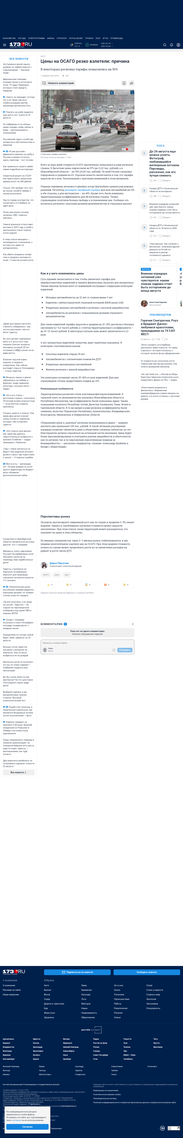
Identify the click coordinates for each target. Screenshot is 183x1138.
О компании (9, 985)
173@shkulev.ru (34, 1104)
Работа (117, 1003)
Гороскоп (62, 38)
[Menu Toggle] (4, 45)
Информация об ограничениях (105, 1091)
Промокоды (117, 38)
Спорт (149, 985)
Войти (50, 651)
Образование (88, 1017)
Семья (117, 1017)
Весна (47, 994)
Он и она (118, 985)
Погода (22, 38)
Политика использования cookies (107, 1095)
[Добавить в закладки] (124, 83)
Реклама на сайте (12, 990)
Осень (117, 990)
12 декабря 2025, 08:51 (50, 76)
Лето (83, 999)
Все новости (18, 58)
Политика (119, 994)
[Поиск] (164, 45)
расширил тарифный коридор (82, 189)
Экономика (152, 1003)
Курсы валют (76, 38)
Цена (56, 575)
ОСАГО (46, 575)
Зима (84, 985)
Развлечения (120, 1008)
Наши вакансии (11, 994)
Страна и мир (153, 994)
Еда (46, 1008)
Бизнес (47, 990)
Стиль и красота (154, 990)
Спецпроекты (153, 1008)
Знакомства (9, 38)
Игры (105, 38)
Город (47, 999)
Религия (118, 1013)
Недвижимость (89, 1013)
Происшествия (121, 999)
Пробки (89, 38)
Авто (67, 575)
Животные (49, 1013)
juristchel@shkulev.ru (68, 1106)
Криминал (86, 990)
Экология (151, 999)
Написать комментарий (61, 83)
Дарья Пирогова (59, 563)
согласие (16, 1120)
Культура (85, 994)
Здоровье (49, 1017)
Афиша (50, 38)
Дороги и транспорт (54, 1003)
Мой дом (85, 1003)
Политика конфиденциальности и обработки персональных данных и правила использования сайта (134, 1103)
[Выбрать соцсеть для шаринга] (131, 83)
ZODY (98, 38)
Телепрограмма (36, 38)
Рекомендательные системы (105, 1099)
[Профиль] (178, 45)
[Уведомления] (171, 45)
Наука (84, 1008)
